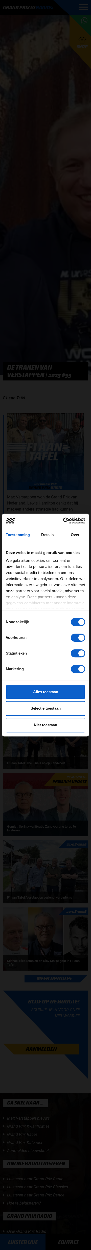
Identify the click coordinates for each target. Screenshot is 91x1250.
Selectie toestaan (46, 708)
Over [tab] (75, 535)
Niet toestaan (45, 725)
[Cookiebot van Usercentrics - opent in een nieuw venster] (64, 520)
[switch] (78, 638)
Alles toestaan (45, 692)
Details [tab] (47, 535)
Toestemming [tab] (18, 535)
